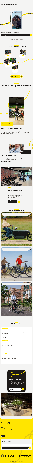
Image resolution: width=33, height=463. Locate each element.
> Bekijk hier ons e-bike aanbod (6, 161)
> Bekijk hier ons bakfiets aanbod (6, 135)
